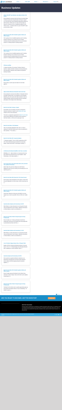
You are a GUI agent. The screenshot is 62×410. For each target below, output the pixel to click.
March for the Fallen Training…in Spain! (11, 107)
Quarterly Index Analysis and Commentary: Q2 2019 (14, 203)
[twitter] (55, 314)
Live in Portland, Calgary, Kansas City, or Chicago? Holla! (15, 243)
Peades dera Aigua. (22, 111)
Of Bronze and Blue (7, 65)
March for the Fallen (24, 115)
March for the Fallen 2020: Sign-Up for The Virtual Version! (15, 177)
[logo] (6, 1)
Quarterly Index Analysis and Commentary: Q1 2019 (14, 230)
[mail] (60, 314)
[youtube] (58, 314)
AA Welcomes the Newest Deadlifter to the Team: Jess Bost (15, 150)
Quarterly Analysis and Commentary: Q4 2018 (12, 255)
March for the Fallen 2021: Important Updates (12, 138)
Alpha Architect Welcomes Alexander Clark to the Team (14, 91)
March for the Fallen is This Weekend (11, 125)
